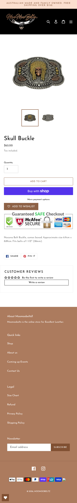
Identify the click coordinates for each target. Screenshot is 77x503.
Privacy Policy (15, 413)
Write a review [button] (37, 282)
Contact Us (13, 371)
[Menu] (71, 21)
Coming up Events (17, 362)
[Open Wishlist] (5, 497)
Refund (11, 404)
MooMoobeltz (42, 491)
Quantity (8, 163)
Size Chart (13, 395)
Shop (10, 343)
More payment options (38, 199)
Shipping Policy (16, 423)
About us (12, 352)
